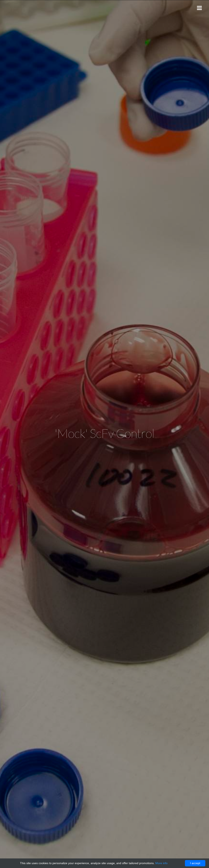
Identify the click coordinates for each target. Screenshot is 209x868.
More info (161, 863)
